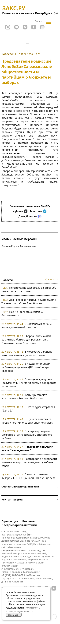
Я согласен (13, 615)
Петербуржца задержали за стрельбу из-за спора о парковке (28, 289)
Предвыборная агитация (19, 525)
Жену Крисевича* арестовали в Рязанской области (24, 396)
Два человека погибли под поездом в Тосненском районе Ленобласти (28, 301)
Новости (7, 54)
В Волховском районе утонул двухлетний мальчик (26, 325)
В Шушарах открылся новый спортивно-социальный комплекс (27, 420)
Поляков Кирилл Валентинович (18, 246)
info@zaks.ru (32, 575)
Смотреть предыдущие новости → (29, 486)
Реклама (28, 521)
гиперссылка (35, 544)
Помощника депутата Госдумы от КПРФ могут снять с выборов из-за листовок (29, 383)
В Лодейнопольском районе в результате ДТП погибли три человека (25, 367)
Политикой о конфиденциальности (23, 609)
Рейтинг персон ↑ (29, 499)
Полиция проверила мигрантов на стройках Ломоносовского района (26, 434)
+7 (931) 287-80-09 (12, 575)
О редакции (10, 521)
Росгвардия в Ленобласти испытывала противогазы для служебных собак (29, 462)
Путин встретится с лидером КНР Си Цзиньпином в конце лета (28, 476)
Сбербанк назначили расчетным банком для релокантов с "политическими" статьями (26, 339)
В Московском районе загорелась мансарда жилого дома (26, 353)
